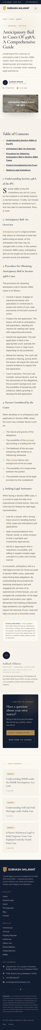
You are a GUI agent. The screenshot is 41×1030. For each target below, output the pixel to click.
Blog (4, 912)
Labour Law (7, 943)
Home (5, 19)
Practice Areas (8, 900)
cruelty (32, 192)
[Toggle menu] (35, 8)
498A (8, 523)
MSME (5, 955)
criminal (14, 460)
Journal (11, 19)
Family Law (7, 939)
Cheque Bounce (9, 951)
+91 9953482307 (32, 2)
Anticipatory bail (10, 232)
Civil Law (6, 931)
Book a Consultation (20, 733)
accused (30, 440)
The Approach (8, 908)
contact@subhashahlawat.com (18, 982)
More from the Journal (20, 740)
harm (33, 203)
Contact (6, 916)
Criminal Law (8, 928)
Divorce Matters (9, 947)
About (5, 904)
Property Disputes (10, 935)
